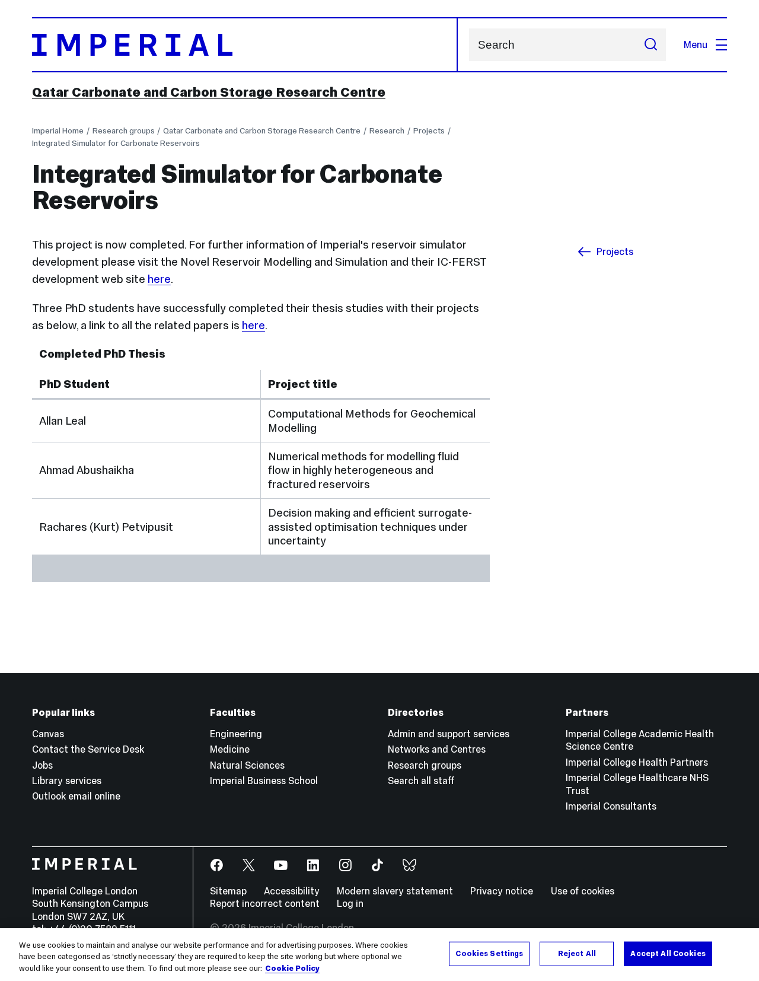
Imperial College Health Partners (637, 762)
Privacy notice (501, 891)
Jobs (42, 765)
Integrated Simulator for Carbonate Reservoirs (116, 143)
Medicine (230, 749)
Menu (695, 44)
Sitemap (228, 891)
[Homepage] (245, 44)
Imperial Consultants (611, 806)
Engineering (236, 734)
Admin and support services (448, 734)
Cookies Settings (489, 953)
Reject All (577, 953)
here (159, 279)
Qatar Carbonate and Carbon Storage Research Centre (208, 92)
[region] (379, 954)
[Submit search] (650, 44)
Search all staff (421, 780)
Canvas (48, 734)
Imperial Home (58, 131)
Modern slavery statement (395, 891)
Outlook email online (76, 796)
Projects (429, 131)
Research (386, 131)
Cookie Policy (292, 968)
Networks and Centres (437, 749)
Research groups (124, 131)
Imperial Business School (264, 780)
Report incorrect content (265, 903)
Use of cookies (582, 891)
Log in (350, 903)
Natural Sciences (247, 765)
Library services (66, 780)
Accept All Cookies (667, 953)
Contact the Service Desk (88, 749)
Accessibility (292, 891)
